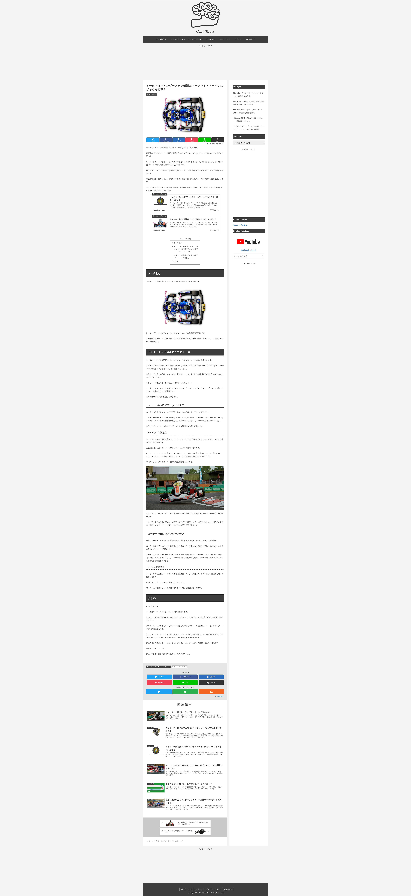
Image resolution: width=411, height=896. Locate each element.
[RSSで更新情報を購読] (211, 691)
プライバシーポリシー (213, 889)
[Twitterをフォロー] (159, 691)
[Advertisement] (205, 62)
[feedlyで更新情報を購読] (185, 691)
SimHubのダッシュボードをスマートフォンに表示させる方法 (248, 94)
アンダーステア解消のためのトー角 (186, 246)
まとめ (176, 261)
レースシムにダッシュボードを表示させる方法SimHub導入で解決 (248, 103)
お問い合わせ (227, 889)
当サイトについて (187, 889)
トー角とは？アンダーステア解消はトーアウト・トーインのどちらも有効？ (248, 127)
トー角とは (177, 243)
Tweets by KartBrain (240, 225)
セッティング (152, 667)
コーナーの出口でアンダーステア (186, 255)
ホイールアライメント (180, 667)
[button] (217, 139)
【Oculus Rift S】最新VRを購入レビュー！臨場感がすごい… (248, 119)
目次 (182, 239)
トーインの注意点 (183, 258)
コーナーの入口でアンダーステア (186, 249)
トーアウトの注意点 (184, 252)
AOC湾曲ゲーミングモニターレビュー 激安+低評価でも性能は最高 (248, 111)
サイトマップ (199, 889)
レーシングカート (165, 667)
